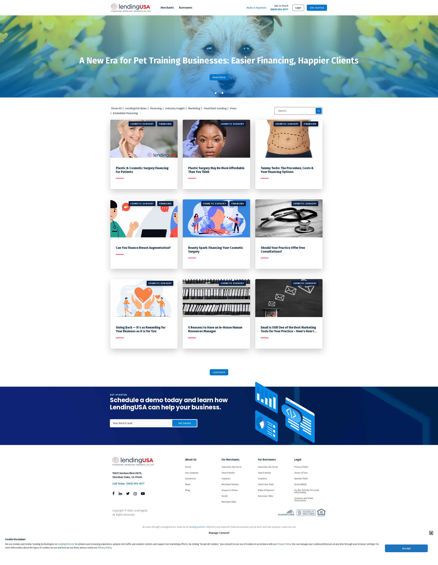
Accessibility (300, 484)
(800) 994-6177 (279, 7)
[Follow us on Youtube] (143, 494)
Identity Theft (301, 478)
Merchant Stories (230, 484)
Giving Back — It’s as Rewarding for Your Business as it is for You (140, 329)
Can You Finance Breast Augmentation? (143, 248)
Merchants (167, 7)
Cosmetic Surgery (142, 124)
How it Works (228, 472)
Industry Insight (175, 108)
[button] (431, 533)
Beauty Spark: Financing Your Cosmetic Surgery (215, 249)
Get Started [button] (184, 423)
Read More (219, 77)
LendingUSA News (136, 108)
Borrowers (185, 7)
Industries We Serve (231, 467)
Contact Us (190, 478)
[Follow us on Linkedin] (120, 494)
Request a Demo (230, 490)
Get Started (317, 7)
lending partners (197, 527)
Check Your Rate (266, 484)
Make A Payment (256, 7)
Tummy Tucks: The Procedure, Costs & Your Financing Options (287, 170)
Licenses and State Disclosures (303, 499)
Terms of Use (300, 472)
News (188, 484)
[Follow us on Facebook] (113, 494)
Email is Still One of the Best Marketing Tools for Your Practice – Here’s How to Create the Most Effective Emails (288, 329)
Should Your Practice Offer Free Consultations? (283, 249)
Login (298, 7)
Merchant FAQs (229, 502)
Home (188, 467)
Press (233, 108)
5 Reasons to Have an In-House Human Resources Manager (215, 329)
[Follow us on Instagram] (135, 494)
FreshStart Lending (215, 108)
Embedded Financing (125, 113)
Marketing (194, 108)
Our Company (191, 472)
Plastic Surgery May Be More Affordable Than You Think (216, 170)
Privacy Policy (284, 544)
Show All (116, 108)
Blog (187, 490)
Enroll (225, 496)
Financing (156, 108)
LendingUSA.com (66, 544)
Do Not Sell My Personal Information (306, 491)
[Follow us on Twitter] (128, 494)
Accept (406, 548)
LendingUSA (131, 8)
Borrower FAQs (265, 496)
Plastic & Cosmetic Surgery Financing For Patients (142, 170)
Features (226, 478)
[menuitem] (167, 7)
